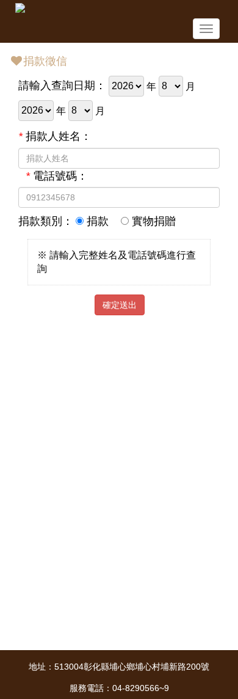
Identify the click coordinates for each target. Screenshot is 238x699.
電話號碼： (57, 176)
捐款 (96, 221)
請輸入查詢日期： (62, 85)
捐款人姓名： (55, 136)
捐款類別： (45, 221)
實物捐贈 (152, 221)
